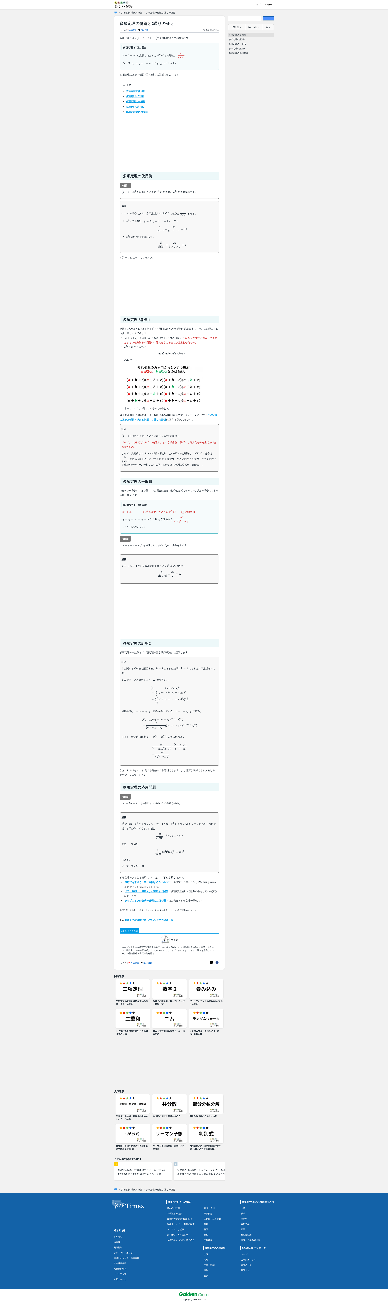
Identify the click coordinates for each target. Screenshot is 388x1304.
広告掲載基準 (120, 1263)
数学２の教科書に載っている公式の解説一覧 (149, 920)
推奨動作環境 (120, 1268)
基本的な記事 (173, 1208)
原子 (243, 1229)
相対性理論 (246, 1234)
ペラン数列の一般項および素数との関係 (146, 891)
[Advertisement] (169, 143)
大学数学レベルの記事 (177, 1234)
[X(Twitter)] (211, 963)
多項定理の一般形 (135, 101)
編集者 (117, 1242)
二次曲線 (208, 1240)
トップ (258, 4)
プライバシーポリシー (124, 1252)
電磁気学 (245, 1224)
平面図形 (208, 1213)
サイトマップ (120, 1273)
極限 (206, 1229)
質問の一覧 (246, 1265)
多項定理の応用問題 (137, 112)
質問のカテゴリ (248, 1259)
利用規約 (118, 1247)
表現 (206, 1259)
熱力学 (244, 1218)
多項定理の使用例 (135, 91)
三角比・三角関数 (212, 1218)
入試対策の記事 (174, 1213)
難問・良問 (209, 1208)
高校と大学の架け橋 (250, 1240)
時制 (206, 1270)
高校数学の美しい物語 (131, 12)
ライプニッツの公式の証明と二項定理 (145, 900)
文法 (206, 1254)
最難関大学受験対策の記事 (179, 1218)
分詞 (206, 1275)
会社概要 (118, 1236)
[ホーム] (115, 12)
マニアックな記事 (175, 1229)
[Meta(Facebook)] (217, 963)
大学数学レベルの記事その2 (180, 1240)
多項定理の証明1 (135, 96)
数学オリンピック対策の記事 (181, 1224)
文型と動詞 (209, 1265)
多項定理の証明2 (135, 106)
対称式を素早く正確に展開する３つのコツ (148, 882)
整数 (206, 1224)
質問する (245, 1270)
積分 (206, 1234)
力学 (243, 1208)
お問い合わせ (120, 1279)
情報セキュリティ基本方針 (126, 1258)
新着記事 (268, 4)
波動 (243, 1213)
